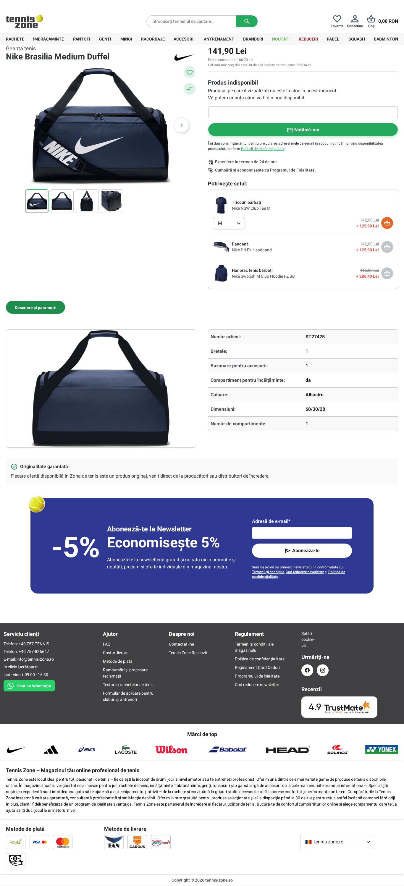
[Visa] (39, 842)
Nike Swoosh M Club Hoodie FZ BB (263, 276)
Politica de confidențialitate (260, 659)
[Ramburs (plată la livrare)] (15, 860)
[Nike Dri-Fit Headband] (221, 246)
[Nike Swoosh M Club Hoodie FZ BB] (221, 273)
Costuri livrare (115, 652)
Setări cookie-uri (307, 639)
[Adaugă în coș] (387, 223)
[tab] (35, 307)
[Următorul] (181, 125)
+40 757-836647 (39, 4)
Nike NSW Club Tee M (251, 208)
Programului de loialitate (257, 676)
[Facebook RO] (307, 670)
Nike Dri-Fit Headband (252, 250)
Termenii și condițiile (268, 572)
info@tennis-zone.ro (35, 659)
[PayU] (15, 842)
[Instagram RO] (323, 670)
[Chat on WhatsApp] (29, 684)
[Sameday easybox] (161, 842)
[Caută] (247, 21)
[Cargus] (137, 842)
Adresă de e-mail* (271, 521)
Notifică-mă (306, 129)
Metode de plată (117, 661)
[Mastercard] (62, 842)
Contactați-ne (181, 644)
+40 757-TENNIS (34, 643)
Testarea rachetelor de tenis (128, 684)
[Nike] (184, 57)
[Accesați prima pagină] (24, 21)
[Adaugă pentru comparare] (189, 89)
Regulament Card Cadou (257, 667)
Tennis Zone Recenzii (188, 652)
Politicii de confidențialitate (263, 149)
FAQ (107, 644)
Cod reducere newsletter (305, 572)
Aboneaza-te (306, 550)
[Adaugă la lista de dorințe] (189, 72)
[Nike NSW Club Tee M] (221, 205)
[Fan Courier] (114, 842)
